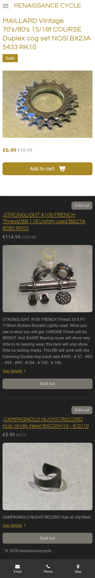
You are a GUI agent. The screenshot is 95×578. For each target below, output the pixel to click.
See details (12, 371)
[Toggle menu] (5, 6)
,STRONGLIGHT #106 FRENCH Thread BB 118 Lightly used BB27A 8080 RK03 (44, 221)
